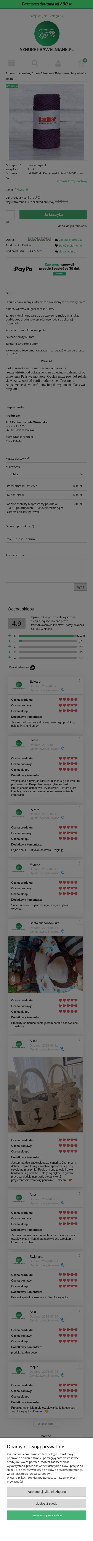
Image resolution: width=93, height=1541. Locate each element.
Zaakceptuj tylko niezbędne (46, 1491)
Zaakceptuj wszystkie (46, 1515)
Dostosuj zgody (46, 1503)
